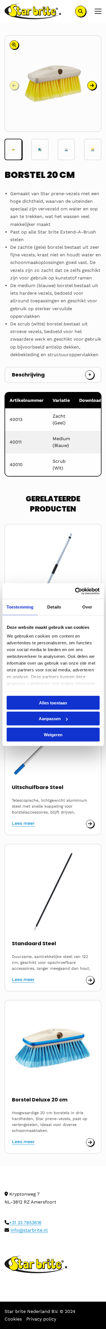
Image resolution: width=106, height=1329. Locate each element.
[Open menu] (95, 11)
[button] (91, 85)
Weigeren (53, 734)
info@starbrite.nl (29, 1230)
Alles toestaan (53, 702)
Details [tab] (54, 607)
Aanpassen (50, 718)
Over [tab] (87, 607)
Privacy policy (41, 1319)
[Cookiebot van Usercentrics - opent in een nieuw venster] (75, 591)
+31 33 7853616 (25, 1222)
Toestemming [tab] (20, 607)
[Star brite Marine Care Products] (33, 11)
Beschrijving (28, 374)
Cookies (13, 1319)
